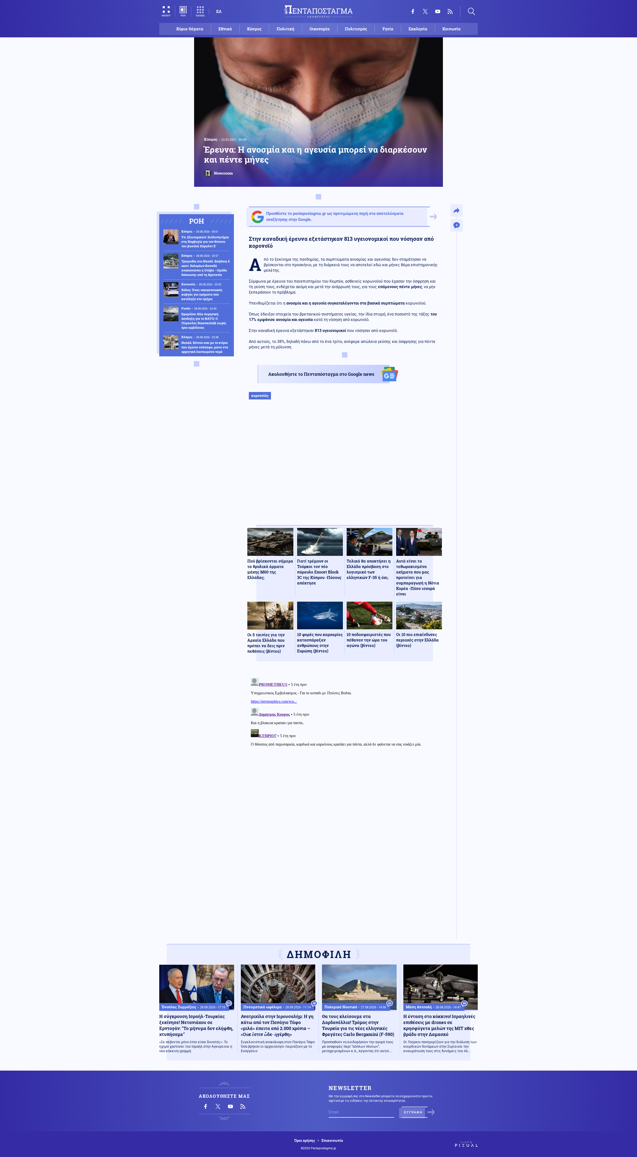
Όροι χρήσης (304, 1140)
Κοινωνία (451, 28)
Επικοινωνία (332, 1140)
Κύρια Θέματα (189, 28)
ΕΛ (218, 11)
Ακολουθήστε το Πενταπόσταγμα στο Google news (321, 374)
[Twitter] (425, 11)
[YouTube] (437, 11)
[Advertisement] (344, 467)
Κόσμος (254, 28)
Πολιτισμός (356, 28)
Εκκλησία (418, 28)
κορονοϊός (259, 395)
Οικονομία (320, 28)
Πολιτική (285, 28)
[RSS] (450, 11)
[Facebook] (412, 11)
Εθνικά (225, 28)
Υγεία (387, 28)
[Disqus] (344, 738)
